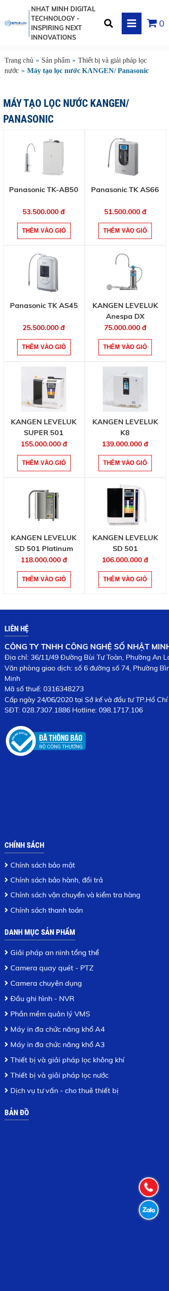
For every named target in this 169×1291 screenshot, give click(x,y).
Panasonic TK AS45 (44, 305)
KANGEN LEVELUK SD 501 (125, 543)
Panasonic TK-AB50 (43, 189)
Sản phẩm (55, 60)
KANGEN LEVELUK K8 (125, 427)
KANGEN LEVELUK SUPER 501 (44, 427)
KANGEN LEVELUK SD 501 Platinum (44, 543)
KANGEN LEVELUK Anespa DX (125, 311)
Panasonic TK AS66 (125, 189)
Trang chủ (19, 60)
